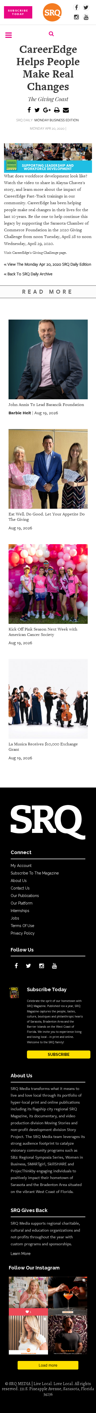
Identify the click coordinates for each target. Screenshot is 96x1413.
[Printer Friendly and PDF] (56, 110)
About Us (19, 880)
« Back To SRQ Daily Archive (28, 273)
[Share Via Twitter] (37, 110)
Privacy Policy (23, 933)
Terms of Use (22, 926)
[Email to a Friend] (66, 110)
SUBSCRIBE (59, 1054)
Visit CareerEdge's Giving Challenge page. (35, 252)
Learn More (20, 1253)
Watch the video (19, 182)
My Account (21, 865)
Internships (20, 911)
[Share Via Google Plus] (47, 110)
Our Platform (22, 903)
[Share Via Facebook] (29, 110)
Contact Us (20, 888)
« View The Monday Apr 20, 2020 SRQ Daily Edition (47, 264)
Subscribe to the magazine (35, 873)
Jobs (15, 918)
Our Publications (25, 896)
